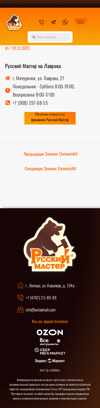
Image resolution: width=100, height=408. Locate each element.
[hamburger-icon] (80, 22)
